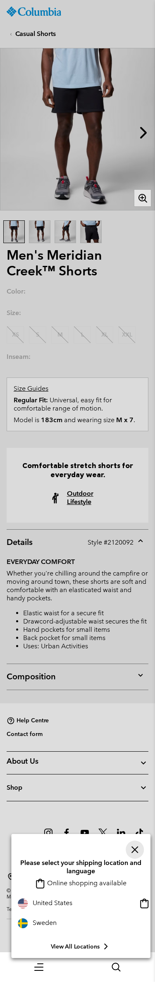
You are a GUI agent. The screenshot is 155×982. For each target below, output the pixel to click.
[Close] (135, 850)
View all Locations (75, 946)
